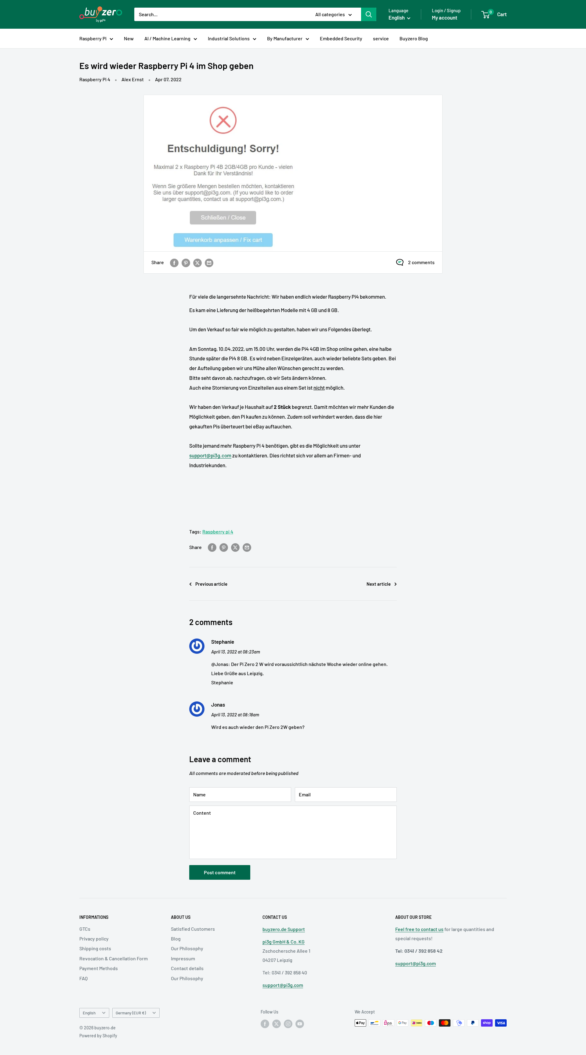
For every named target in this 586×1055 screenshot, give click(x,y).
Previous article (211, 584)
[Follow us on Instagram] (288, 1023)
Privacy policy (94, 938)
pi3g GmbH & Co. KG (283, 941)
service (381, 38)
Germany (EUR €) (131, 1012)
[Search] (368, 14)
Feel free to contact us (419, 929)
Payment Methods (98, 968)
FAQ (83, 978)
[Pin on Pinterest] (186, 262)
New (129, 38)
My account (444, 17)
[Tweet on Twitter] (197, 262)
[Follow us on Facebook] (265, 1023)
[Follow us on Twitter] (276, 1023)
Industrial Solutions (229, 38)
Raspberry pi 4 (217, 531)
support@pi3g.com (210, 455)
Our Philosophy (187, 948)
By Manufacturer (284, 38)
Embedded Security (341, 38)
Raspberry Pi (93, 38)
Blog (176, 938)
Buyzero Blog (414, 38)
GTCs (84, 929)
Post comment (220, 872)
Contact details (187, 968)
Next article (379, 584)
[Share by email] (209, 262)
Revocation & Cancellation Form (113, 958)
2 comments (421, 262)
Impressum (183, 958)
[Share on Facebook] (174, 262)
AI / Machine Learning (167, 38)
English (89, 1012)
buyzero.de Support (283, 929)
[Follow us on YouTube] (299, 1023)
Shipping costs (95, 948)
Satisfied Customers (193, 929)
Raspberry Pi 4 (94, 79)
